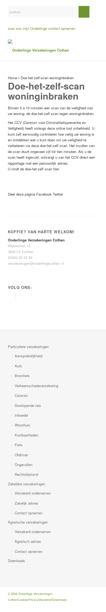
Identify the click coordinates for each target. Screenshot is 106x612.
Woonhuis (22, 425)
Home (12, 77)
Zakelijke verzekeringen (26, 483)
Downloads (16, 560)
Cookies (22, 599)
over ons (14, 28)
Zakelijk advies (26, 503)
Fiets (19, 444)
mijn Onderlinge (35, 28)
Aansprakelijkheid (28, 355)
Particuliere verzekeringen (28, 346)
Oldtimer (21, 454)
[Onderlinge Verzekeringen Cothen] (44, 50)
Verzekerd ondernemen (33, 493)
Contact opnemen (28, 512)
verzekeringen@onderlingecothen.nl (36, 263)
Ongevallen (23, 464)
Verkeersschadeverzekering (36, 385)
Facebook (44, 194)
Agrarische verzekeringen (28, 522)
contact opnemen (61, 28)
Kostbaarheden (26, 435)
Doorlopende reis (28, 405)
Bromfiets (22, 375)
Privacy (33, 599)
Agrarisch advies (28, 541)
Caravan (21, 395)
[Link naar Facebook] (12, 296)
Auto (18, 365)
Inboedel (21, 415)
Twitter (58, 194)
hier (56, 168)
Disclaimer (45, 599)
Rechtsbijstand (26, 474)
